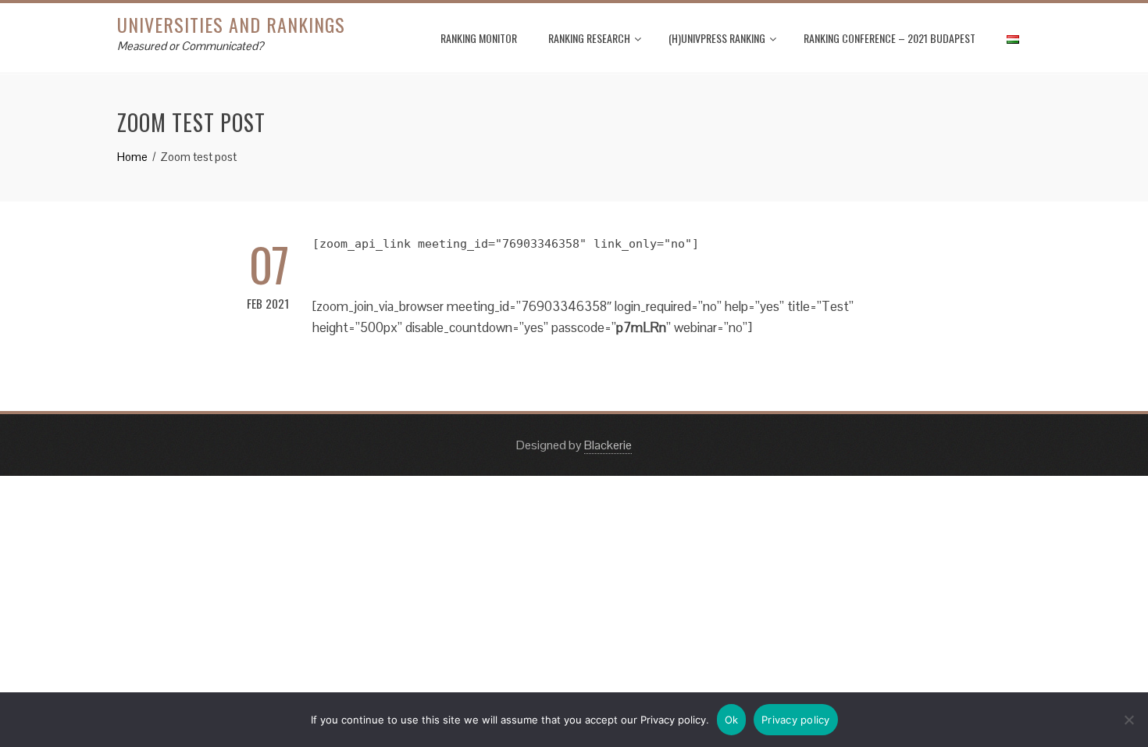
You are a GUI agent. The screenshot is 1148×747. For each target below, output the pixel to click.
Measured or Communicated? (190, 45)
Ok (732, 719)
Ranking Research (589, 38)
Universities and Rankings (231, 24)
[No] (1128, 719)
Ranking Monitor (478, 38)
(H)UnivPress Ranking (716, 38)
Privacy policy (795, 719)
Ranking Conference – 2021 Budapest (889, 38)
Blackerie (608, 445)
